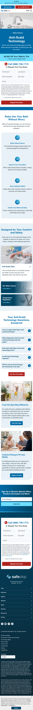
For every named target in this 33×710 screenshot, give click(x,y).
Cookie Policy (4, 646)
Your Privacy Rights (6, 639)
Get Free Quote (8, 7)
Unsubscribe (4, 650)
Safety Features (18, 33)
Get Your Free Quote (16, 374)
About (2, 605)
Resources (4, 613)
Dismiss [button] (16, 708)
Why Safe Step (16, 423)
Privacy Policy (4, 641)
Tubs (2, 588)
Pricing (3, 617)
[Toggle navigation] (29, 10)
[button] (32, 697)
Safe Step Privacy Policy (12, 94)
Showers (3, 600)
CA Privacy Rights (5, 635)
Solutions (3, 592)
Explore (3, 596)
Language (3, 654)
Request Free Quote (16, 102)
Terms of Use (22, 94)
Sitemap (3, 648)
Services (3, 609)
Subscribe (16, 504)
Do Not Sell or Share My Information (10, 637)
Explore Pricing (16, 475)
